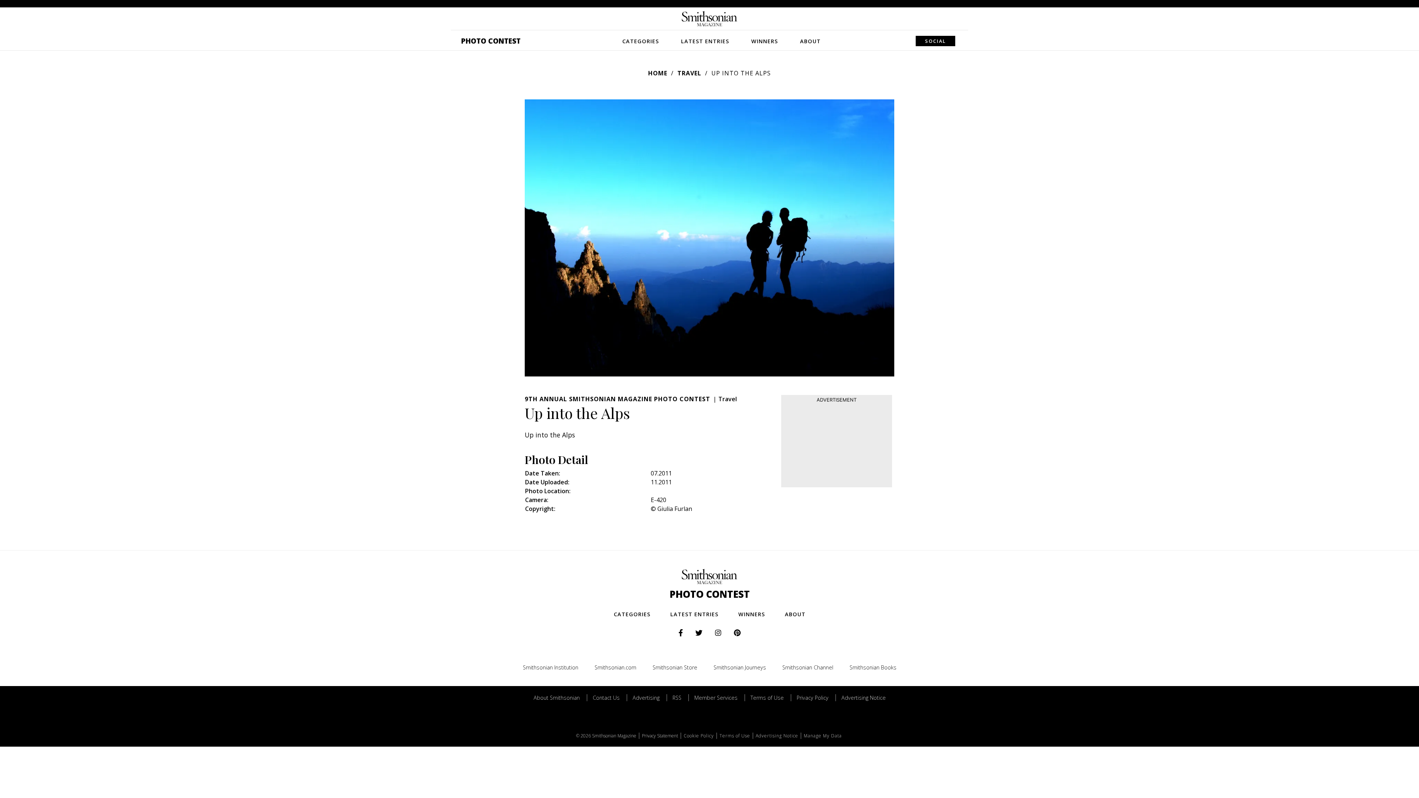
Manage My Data (823, 736)
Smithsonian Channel (807, 667)
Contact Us (606, 697)
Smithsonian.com (615, 667)
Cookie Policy (699, 736)
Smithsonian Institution (550, 667)
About (810, 41)
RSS (677, 697)
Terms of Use (767, 697)
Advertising (646, 697)
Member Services (716, 697)
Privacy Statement (660, 736)
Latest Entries (705, 41)
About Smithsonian (557, 697)
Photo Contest (491, 41)
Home (657, 73)
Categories (640, 41)
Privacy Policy (812, 697)
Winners (764, 41)
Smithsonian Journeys (740, 667)
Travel (689, 73)
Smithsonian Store (675, 667)
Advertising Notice (863, 697)
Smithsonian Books (873, 667)
